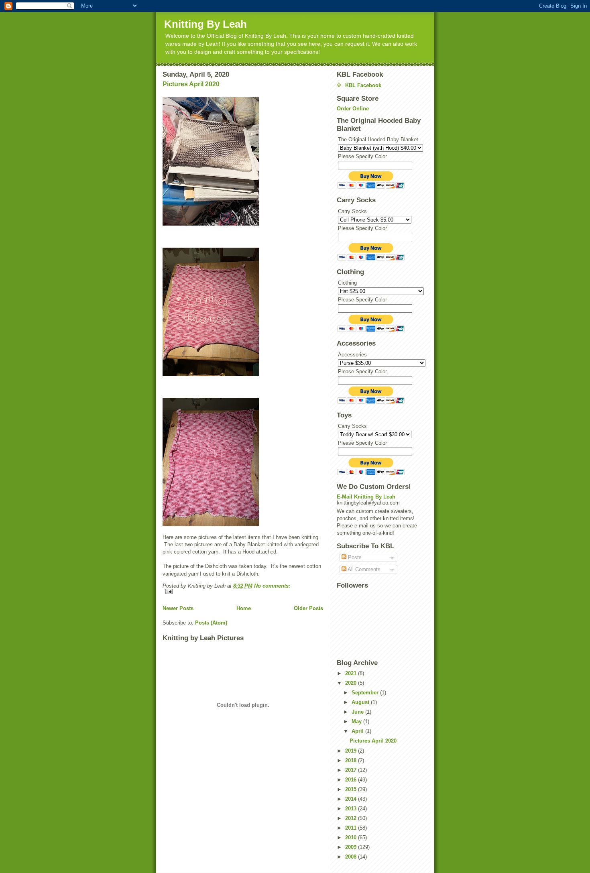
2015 (351, 789)
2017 (351, 770)
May (357, 721)
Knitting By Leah (205, 24)
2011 (351, 828)
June (358, 712)
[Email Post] (243, 591)
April (358, 731)
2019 (351, 751)
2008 (351, 857)
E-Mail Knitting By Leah (366, 497)
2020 (351, 683)
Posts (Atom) (211, 623)
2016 (351, 780)
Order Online (353, 109)
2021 (351, 673)
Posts (354, 557)
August (361, 702)
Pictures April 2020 (191, 84)
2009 (351, 847)
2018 (351, 760)
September (366, 693)
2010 (351, 837)
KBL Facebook (363, 85)
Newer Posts (178, 608)
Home (243, 608)
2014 (351, 799)
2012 (351, 818)
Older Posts (308, 608)
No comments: (272, 586)
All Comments (363, 569)
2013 (351, 809)
